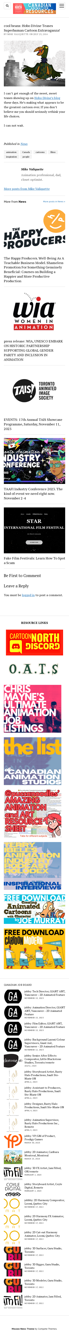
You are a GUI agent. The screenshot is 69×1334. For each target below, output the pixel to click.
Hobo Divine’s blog (47, 98)
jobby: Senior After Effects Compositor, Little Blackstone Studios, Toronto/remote (43, 1059)
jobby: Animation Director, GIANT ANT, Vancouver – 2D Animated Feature (45, 1011)
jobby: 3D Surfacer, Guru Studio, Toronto (43, 1250)
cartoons (40, 152)
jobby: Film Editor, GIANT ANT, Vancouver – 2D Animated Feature (45, 1025)
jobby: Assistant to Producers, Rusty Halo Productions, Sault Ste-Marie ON (43, 1091)
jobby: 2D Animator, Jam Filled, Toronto (43, 1298)
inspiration (11, 156)
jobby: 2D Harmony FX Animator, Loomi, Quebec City (44, 1218)
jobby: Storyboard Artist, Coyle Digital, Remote (43, 1185)
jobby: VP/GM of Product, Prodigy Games (40, 1137)
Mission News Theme (23, 1328)
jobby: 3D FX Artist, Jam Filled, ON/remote (43, 1169)
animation (11, 152)
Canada (26, 152)
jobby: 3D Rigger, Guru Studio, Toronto (42, 1266)
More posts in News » (54, 201)
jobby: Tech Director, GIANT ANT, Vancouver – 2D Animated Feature (45, 993)
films (53, 152)
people (26, 156)
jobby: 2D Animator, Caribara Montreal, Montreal (42, 1153)
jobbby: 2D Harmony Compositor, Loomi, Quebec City (45, 1201)
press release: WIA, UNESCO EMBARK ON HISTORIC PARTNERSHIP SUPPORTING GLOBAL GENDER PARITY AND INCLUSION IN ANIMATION (33, 350)
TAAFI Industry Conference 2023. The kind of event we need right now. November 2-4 (33, 493)
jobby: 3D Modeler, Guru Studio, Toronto (43, 1282)
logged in (28, 595)
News (24, 144)
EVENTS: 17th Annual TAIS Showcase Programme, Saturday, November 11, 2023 (33, 424)
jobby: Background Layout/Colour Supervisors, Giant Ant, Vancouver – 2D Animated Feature (45, 1043)
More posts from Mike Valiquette (27, 189)
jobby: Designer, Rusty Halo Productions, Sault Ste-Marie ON (44, 1105)
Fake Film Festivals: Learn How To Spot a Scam (34, 560)
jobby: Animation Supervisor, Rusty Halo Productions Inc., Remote (42, 1123)
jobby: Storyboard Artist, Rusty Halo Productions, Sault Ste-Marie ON (43, 1075)
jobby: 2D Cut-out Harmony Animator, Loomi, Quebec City (42, 1234)
